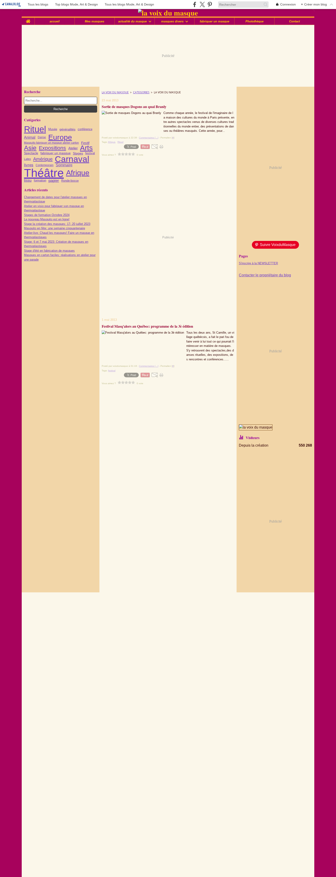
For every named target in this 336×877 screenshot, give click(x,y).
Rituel (35, 129)
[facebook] (194, 4)
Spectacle (31, 153)
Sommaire (64, 165)
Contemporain (44, 165)
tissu (28, 180)
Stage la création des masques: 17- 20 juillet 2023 (57, 224)
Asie (30, 148)
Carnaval (72, 159)
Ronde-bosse (70, 180)
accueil (55, 21)
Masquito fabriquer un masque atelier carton (51, 142)
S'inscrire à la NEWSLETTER (258, 263)
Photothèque (254, 21)
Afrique (77, 172)
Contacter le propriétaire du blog (265, 275)
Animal (29, 137)
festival (90, 153)
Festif (85, 143)
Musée (52, 129)
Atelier (73, 148)
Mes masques (94, 21)
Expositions (52, 148)
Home (28, 19)
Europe (60, 137)
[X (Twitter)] (202, 4)
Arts (86, 148)
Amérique (43, 159)
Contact (294, 21)
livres (28, 165)
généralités (67, 129)
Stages (78, 153)
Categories (141, 92)
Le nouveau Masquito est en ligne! (46, 219)
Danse (42, 137)
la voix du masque (115, 92)
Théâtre (44, 173)
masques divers (172, 21)
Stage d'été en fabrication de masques (49, 250)
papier (53, 181)
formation (40, 180)
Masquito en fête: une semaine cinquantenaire (54, 228)
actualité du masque (132, 21)
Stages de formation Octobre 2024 (46, 215)
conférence (85, 129)
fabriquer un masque (214, 21)
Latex (27, 159)
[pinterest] (210, 4)
